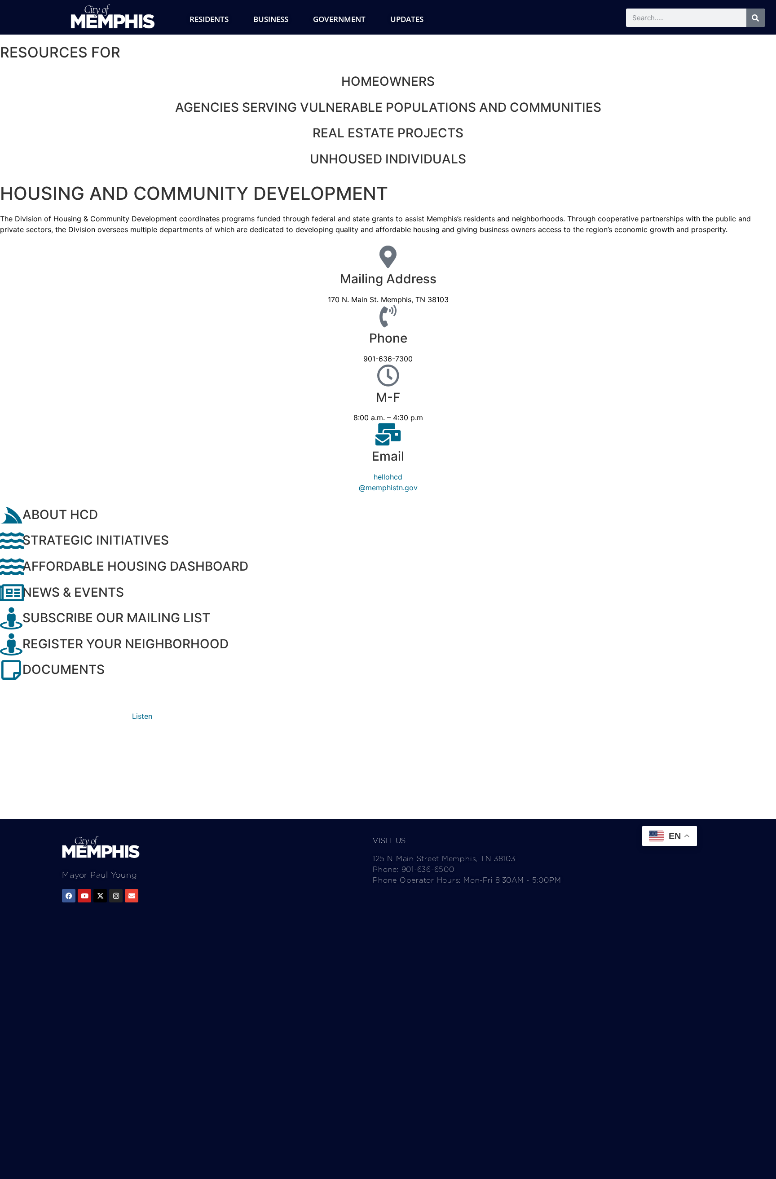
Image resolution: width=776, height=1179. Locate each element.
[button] (142, 716)
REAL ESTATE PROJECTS (388, 133)
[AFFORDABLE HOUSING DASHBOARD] (11, 566)
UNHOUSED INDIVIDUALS (388, 159)
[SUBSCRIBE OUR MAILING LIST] (11, 618)
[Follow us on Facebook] (68, 895)
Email (388, 456)
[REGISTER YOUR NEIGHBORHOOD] (11, 644)
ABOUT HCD (60, 514)
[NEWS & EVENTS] (11, 592)
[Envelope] (131, 895)
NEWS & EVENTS (73, 592)
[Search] (755, 18)
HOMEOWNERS (388, 81)
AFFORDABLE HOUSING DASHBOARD (135, 566)
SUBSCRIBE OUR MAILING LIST (116, 617)
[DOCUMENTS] (11, 670)
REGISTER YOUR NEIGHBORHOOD (125, 643)
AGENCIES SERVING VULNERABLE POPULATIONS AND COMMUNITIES (388, 107)
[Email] (388, 434)
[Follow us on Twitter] (100, 895)
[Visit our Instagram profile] (116, 895)
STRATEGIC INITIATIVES (95, 540)
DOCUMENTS (63, 669)
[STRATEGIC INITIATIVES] (11, 540)
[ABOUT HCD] (11, 515)
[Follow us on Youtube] (84, 895)
